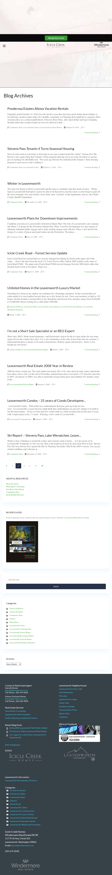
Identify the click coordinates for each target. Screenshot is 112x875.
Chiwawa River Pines (68, 710)
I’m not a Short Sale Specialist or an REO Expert (41, 331)
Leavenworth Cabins (31, 127)
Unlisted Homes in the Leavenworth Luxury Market (43, 288)
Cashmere (63, 717)
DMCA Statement (12, 745)
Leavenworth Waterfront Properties (22, 642)
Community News (16, 127)
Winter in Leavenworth (23, 183)
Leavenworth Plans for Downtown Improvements (42, 218)
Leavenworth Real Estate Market (36, 349)
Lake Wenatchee (66, 692)
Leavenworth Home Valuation (17, 714)
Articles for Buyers (16, 306)
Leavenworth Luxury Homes (48, 306)
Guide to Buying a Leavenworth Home (21, 718)
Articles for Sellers (30, 306)
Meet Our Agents (12, 484)
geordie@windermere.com (16, 690)
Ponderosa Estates (67, 706)
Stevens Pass (64, 713)
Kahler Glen (64, 703)
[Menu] (4, 46)
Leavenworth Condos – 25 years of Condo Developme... (46, 400)
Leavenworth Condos (68, 699)
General (12, 618)
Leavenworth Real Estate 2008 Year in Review (40, 366)
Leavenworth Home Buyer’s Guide (76, 517)
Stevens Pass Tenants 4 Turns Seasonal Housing (40, 149)
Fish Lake (63, 696)
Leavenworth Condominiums (20, 419)
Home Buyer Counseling (15, 486)
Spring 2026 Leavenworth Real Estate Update (28, 728)
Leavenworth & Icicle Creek (70, 689)
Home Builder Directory (15, 494)
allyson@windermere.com (16, 699)
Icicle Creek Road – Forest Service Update (37, 253)
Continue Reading (91, 132)
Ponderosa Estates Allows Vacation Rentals (37, 108)
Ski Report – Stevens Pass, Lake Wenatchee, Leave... (44, 435)
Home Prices (14, 622)
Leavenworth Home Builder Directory (21, 780)
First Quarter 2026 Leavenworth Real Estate (27, 731)
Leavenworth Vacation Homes (51, 127)
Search (56, 586)
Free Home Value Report (15, 489)
